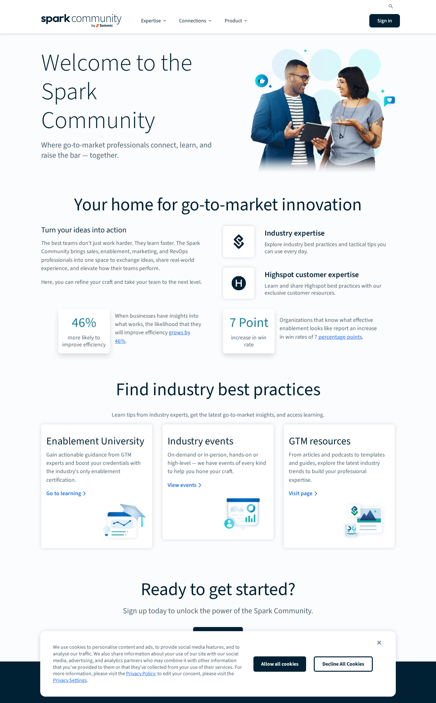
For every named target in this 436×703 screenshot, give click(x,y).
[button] (379, 642)
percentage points (339, 337)
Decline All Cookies (343, 664)
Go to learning (63, 493)
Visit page (300, 493)
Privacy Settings (70, 680)
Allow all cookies (279, 664)
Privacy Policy (140, 673)
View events (182, 485)
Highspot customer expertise (312, 274)
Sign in (384, 20)
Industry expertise (295, 233)
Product (233, 20)
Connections (192, 20)
